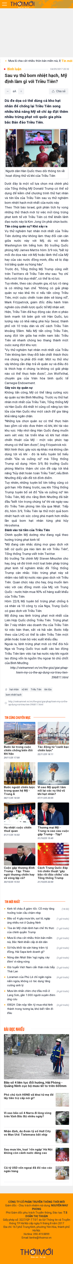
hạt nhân (14, 689)
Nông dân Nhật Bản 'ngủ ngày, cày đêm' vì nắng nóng (38, 959)
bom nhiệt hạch (14, 694)
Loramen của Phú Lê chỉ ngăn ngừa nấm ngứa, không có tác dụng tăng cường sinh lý (38, 981)
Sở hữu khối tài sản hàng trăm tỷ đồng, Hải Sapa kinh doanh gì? (38, 950)
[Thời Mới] (36, 1252)
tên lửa (47, 689)
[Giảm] (8, 91)
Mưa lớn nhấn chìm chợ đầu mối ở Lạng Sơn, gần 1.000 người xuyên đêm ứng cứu (38, 995)
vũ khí (25, 689)
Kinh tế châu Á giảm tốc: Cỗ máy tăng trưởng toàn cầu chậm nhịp (38, 911)
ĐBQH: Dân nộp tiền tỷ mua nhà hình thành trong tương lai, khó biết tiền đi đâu (38, 1009)
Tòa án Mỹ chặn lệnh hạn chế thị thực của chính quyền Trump (38, 930)
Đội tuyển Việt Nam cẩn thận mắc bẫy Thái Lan (38, 969)
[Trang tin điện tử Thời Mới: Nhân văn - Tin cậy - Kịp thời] (22, 4)
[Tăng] (21, 91)
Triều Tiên (36, 689)
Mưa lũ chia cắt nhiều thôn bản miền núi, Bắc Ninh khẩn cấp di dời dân (38, 940)
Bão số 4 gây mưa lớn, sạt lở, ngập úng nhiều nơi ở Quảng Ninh (38, 920)
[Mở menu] (4, 4)
